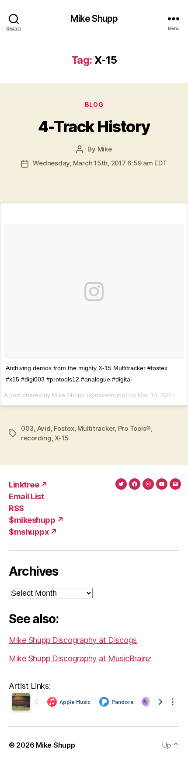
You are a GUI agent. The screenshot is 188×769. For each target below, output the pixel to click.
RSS (16, 508)
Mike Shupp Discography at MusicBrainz (80, 658)
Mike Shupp (94, 18)
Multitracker (96, 428)
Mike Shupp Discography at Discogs (73, 640)
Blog (94, 104)
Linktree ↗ (28, 484)
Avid (44, 428)
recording (36, 438)
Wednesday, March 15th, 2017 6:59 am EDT (100, 163)
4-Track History (94, 126)
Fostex (64, 428)
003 (27, 428)
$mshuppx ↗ (33, 531)
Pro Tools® (134, 428)
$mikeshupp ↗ (36, 520)
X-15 (62, 438)
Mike (104, 149)
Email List (26, 496)
